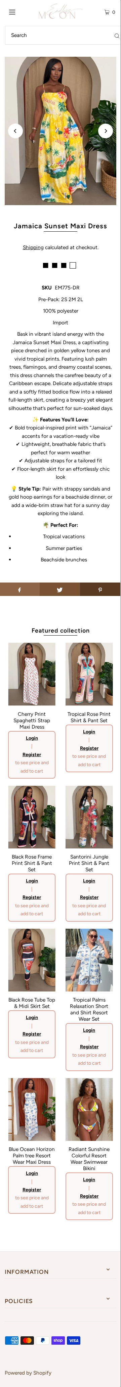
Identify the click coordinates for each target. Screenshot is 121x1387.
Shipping (33, 247)
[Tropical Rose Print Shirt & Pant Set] (89, 674)
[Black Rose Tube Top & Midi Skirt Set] (31, 960)
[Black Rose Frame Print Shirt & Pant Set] (31, 817)
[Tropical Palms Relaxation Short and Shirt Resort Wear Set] (89, 960)
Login (32, 738)
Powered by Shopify (28, 1373)
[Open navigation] (19, 11)
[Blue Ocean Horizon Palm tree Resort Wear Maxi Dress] (31, 1109)
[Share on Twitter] (60, 589)
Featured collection (61, 630)
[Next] (105, 131)
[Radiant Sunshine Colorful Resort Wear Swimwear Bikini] (89, 1109)
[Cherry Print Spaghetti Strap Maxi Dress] (31, 674)
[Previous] (15, 131)
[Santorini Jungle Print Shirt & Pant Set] (89, 817)
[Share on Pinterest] (100, 589)
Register (32, 754)
